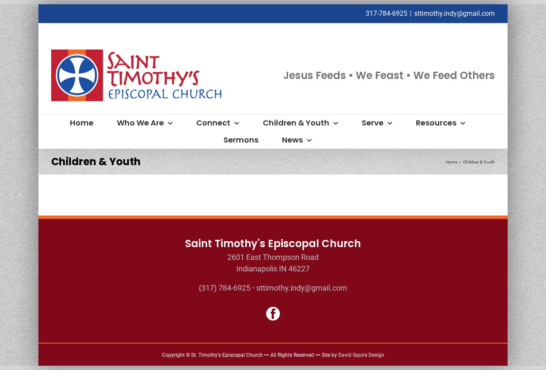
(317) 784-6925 (224, 287)
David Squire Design (361, 355)
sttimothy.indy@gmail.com (454, 13)
